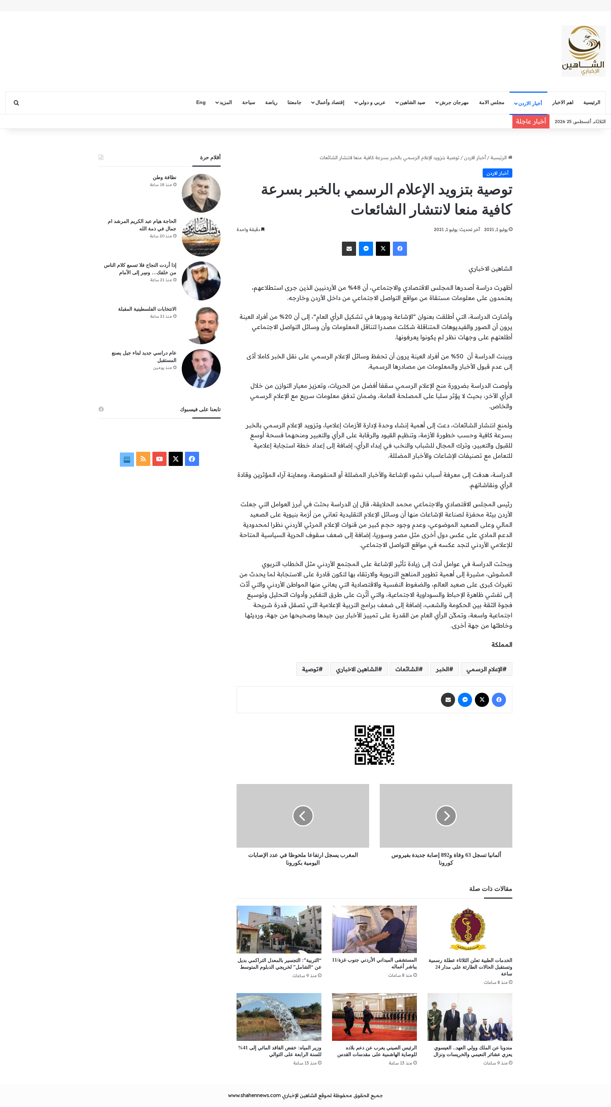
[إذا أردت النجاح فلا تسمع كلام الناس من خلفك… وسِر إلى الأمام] (201, 280)
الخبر (442, 669)
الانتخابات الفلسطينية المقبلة (147, 309)
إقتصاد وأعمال (329, 102)
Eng (201, 102)
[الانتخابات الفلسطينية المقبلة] (201, 324)
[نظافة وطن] (201, 193)
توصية (310, 669)
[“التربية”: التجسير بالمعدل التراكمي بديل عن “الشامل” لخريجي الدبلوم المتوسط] (279, 929)
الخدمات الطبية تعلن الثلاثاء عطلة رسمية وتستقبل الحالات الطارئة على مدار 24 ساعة (470, 967)
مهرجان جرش (454, 102)
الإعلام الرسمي (484, 669)
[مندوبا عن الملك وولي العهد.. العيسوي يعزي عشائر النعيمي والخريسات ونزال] (469, 1017)
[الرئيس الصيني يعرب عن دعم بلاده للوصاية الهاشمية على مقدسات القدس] (374, 1017)
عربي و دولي (372, 102)
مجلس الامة (492, 102)
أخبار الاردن (530, 103)
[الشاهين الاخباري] (583, 51)
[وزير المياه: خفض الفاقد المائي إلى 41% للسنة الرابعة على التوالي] (279, 1017)
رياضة (271, 102)
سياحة (248, 102)
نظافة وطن (164, 177)
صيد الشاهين (412, 102)
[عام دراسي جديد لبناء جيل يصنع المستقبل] (201, 368)
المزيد (226, 102)
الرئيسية (591, 102)
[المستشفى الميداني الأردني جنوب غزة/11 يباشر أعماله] (374, 929)
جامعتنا (294, 102)
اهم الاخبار (563, 102)
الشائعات (407, 669)
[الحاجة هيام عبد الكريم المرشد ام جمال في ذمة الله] (201, 237)
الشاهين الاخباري (357, 669)
